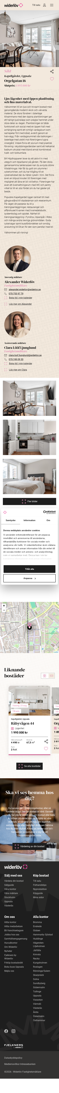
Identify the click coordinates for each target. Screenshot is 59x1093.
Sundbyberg (39, 983)
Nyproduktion (40, 889)
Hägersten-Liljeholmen (39, 944)
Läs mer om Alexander (20, 304)
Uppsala (8, 901)
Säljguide (9, 885)
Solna (36, 979)
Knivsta (37, 954)
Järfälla (37, 950)
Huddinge (38, 938)
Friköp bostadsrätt (13, 962)
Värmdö (37, 1004)
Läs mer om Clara (18, 369)
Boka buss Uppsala (14, 966)
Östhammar (39, 1020)
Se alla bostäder (32, 766)
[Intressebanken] (44, 5)
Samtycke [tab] (11, 520)
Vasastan (38, 999)
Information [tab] (29, 520)
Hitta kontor (10, 922)
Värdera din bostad (13, 881)
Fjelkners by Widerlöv (10, 957)
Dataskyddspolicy (13, 1058)
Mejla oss (9, 971)
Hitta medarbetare (13, 926)
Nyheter (8, 951)
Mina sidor (38, 897)
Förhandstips (39, 885)
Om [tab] (48, 520)
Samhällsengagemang (15, 938)
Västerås (8, 905)
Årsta (35, 1012)
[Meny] (52, 5)
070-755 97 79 (16, 293)
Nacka (36, 958)
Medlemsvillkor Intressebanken (20, 1064)
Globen (36, 930)
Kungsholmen (40, 962)
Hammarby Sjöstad (43, 934)
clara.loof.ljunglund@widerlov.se (25, 355)
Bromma (37, 922)
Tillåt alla (29, 569)
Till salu (36, 5)
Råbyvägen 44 (22, 723)
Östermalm (38, 1016)
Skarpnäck (38, 975)
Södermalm (39, 987)
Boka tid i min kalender (20, 297)
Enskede (37, 926)
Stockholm (9, 897)
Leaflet (56, 652)
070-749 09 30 (16, 359)
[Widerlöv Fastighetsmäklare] (13, 5)
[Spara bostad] (52, 79)
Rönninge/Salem (41, 971)
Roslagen (38, 966)
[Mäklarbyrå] (13, 1046)
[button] (29, 38)
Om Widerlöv (10, 947)
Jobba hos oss (11, 934)
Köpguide (38, 893)
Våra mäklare (11, 893)
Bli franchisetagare (13, 930)
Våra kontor (10, 889)
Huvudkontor (10, 942)
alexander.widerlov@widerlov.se (25, 289)
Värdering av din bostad (32, 846)
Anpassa (27, 578)
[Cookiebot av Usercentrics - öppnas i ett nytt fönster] (43, 512)
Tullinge (37, 991)
